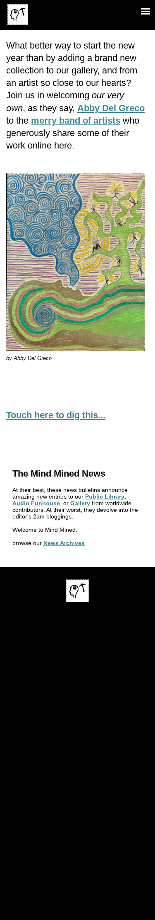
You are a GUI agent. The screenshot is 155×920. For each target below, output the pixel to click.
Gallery (80, 503)
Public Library (104, 496)
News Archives (64, 543)
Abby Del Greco (111, 108)
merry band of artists (75, 120)
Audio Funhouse (36, 503)
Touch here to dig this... (55, 415)
